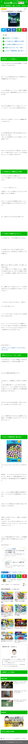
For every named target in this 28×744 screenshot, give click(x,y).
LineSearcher (11, 742)
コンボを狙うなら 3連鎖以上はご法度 (13, 41)
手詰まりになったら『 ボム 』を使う (13, 47)
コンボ (17, 572)
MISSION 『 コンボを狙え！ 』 (12, 38)
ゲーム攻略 (12, 572)
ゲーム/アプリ (5, 572)
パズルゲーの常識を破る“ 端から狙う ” (13, 50)
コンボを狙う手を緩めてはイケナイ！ (13, 44)
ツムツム (23, 572)
